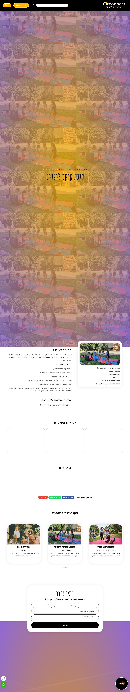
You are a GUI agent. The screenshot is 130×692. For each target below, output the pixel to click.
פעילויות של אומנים (68, 169)
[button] (68, 497)
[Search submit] (33, 5)
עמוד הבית (83, 169)
